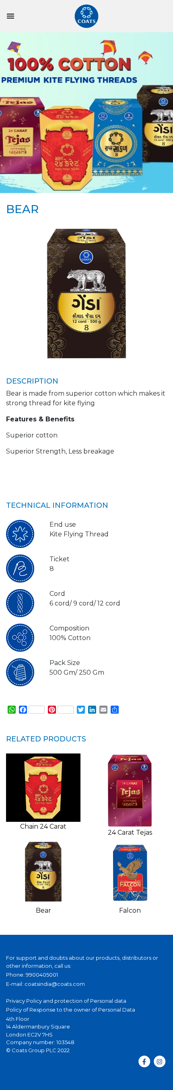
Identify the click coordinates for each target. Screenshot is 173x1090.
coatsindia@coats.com (55, 984)
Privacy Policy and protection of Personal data (66, 1001)
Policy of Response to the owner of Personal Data (70, 1009)
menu (10, 16)
